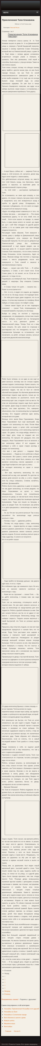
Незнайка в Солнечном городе (15, 1015)
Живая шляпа (9, 1020)
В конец (7, 994)
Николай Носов (14, 27)
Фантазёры (8, 1026)
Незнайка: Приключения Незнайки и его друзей (21, 1009)
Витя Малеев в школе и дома (15, 1018)
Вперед (7, 991)
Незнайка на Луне (10, 1012)
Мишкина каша (9, 1023)
